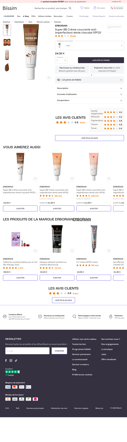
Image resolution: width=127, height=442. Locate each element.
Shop (27, 16)
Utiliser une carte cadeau (84, 339)
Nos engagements (110, 344)
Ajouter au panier (101, 60)
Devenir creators (80, 365)
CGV (7, 408)
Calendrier (9, 16)
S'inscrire (59, 351)
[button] (63, 1)
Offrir (33, 16)
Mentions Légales (81, 408)
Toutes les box (79, 344)
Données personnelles (35, 408)
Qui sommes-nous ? (110, 339)
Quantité (60, 57)
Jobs (103, 354)
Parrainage (84, 16)
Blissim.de (99, 408)
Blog (74, 370)
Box (18, 16)
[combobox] (89, 45)
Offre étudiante (108, 360)
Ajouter (20, 209)
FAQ (17, 408)
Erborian (61, 26)
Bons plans (58, 16)
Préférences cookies (82, 375)
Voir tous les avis (89, 138)
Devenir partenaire (116, 16)
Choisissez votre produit (65, 41)
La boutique (107, 349)
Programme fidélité (81, 349)
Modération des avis (59, 408)
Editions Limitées (44, 16)
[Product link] (20, 173)
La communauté (79, 360)
